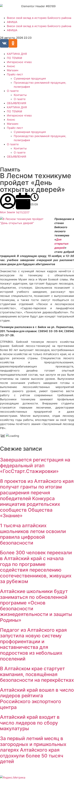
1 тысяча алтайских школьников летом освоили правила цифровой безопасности (33, 534)
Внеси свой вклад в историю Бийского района (39, 18)
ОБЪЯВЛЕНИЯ (16, 103)
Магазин (12, 70)
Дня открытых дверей (61, 243)
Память (10, 169)
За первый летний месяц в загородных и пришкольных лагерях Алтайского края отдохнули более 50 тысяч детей (33, 749)
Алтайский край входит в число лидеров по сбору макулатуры (30, 722)
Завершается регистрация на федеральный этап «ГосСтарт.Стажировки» (35, 465)
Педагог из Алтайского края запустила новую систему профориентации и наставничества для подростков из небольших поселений (33, 644)
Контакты (20, 95)
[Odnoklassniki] (13, 43)
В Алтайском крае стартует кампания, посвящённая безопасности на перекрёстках (37, 674)
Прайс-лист (15, 74)
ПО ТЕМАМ (14, 58)
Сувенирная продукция (30, 78)
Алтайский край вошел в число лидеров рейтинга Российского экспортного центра (37, 698)
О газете (13, 90)
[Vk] (4, 43)
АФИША (12, 22)
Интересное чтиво (19, 62)
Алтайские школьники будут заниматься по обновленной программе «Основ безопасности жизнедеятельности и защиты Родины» (36, 605)
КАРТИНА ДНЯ (17, 53)
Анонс (11, 66)
